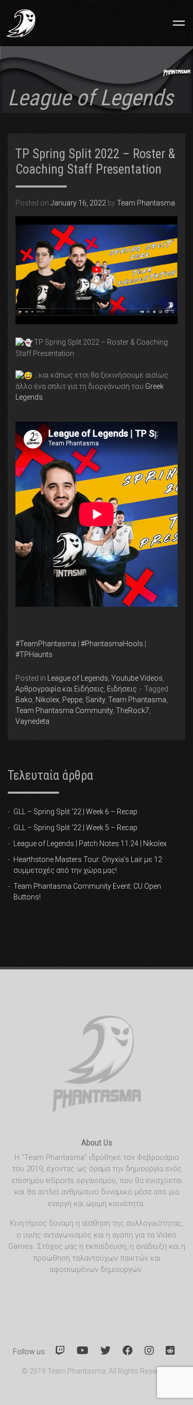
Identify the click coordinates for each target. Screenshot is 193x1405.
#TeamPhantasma (45, 644)
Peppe (72, 700)
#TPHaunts (33, 654)
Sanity (95, 700)
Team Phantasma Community (64, 710)
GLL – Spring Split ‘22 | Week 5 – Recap (75, 827)
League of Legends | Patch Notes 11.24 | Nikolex (90, 843)
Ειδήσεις (122, 689)
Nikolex (47, 700)
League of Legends (77, 678)
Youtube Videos (137, 678)
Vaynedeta (32, 721)
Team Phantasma (146, 203)
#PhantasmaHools (112, 644)
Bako (23, 700)
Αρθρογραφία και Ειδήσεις (59, 689)
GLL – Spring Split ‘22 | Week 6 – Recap (75, 812)
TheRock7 (132, 710)
